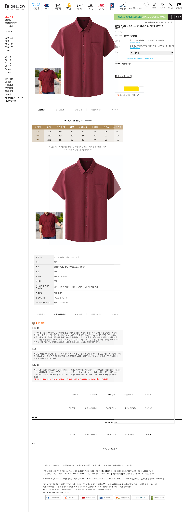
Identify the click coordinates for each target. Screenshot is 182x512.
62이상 (8, 72)
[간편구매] (131, 88)
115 (7, 34)
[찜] (141, 88)
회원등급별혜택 (135, 42)
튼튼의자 (9, 26)
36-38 (8, 56)
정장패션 (9, 88)
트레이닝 (9, 85)
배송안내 (96, 465)
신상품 (8, 20)
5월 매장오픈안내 (138, 8)
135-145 (9, 44)
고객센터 (129, 465)
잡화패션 (9, 91)
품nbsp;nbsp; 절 (123, 76)
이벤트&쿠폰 (10, 100)
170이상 (9, 50)
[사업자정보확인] (117, 474)
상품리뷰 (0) (96, 109)
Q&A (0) (148, 434)
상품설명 (41, 109)
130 (7, 41)
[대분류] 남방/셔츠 (156, 22)
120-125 (9, 37)
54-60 (8, 69)
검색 (144, 4)
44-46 (8, 62)
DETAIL (72, 408)
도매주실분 (106, 465)
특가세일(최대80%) (14, 97)
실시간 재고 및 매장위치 (135, 58)
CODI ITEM (111, 408)
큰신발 (8, 94)
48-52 (8, 66)
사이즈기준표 (148, 58)
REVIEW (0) (130, 434)
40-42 (8, 59)
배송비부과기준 (135, 48)
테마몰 (8, 82)
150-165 (9, 47)
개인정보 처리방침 (83, 465)
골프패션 (9, 78)
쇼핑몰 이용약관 (68, 465)
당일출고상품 (11, 23)
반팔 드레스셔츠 (168, 22)
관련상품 (78, 109)
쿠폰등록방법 (118, 465)
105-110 (9, 31)
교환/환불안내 (60, 109)
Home (147, 22)
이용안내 (55, 465)
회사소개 (46, 465)
